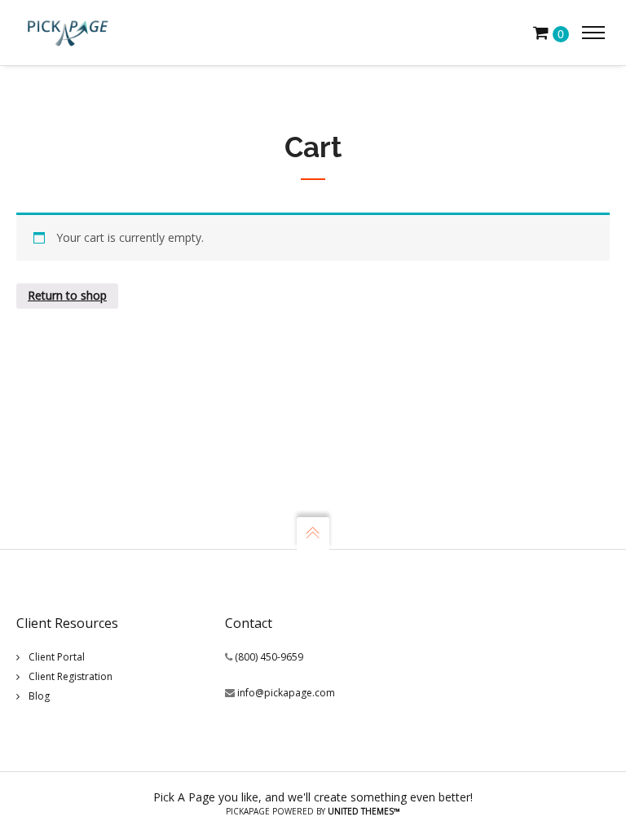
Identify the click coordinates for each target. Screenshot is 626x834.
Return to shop (67, 295)
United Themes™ (364, 811)
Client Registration (70, 676)
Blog (39, 696)
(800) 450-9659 (269, 657)
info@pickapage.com (286, 693)
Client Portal (57, 657)
